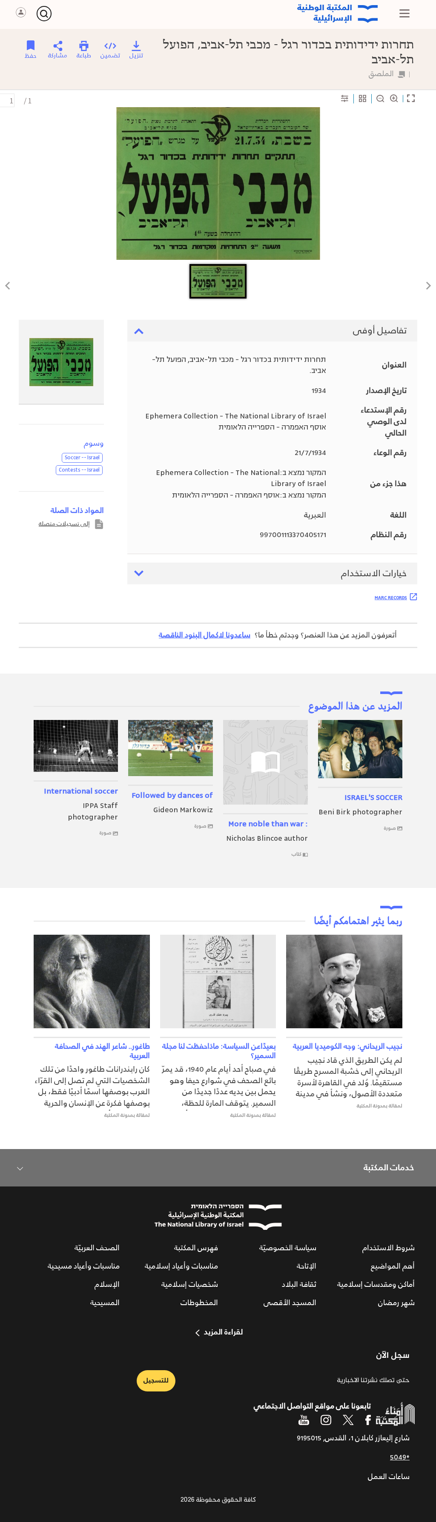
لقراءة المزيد (223, 1332)
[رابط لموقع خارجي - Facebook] (368, 1420)
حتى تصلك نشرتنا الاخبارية (373, 1380)
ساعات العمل (389, 1477)
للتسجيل (156, 1380)
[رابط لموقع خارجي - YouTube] (303, 1420)
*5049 (400, 1457)
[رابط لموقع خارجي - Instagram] (326, 1420)
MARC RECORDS (391, 597)
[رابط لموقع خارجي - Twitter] (348, 1420)
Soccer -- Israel (82, 457)
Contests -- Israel (79, 470)
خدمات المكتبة (389, 1167)
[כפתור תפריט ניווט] (404, 13)
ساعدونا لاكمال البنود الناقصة (204, 635)
